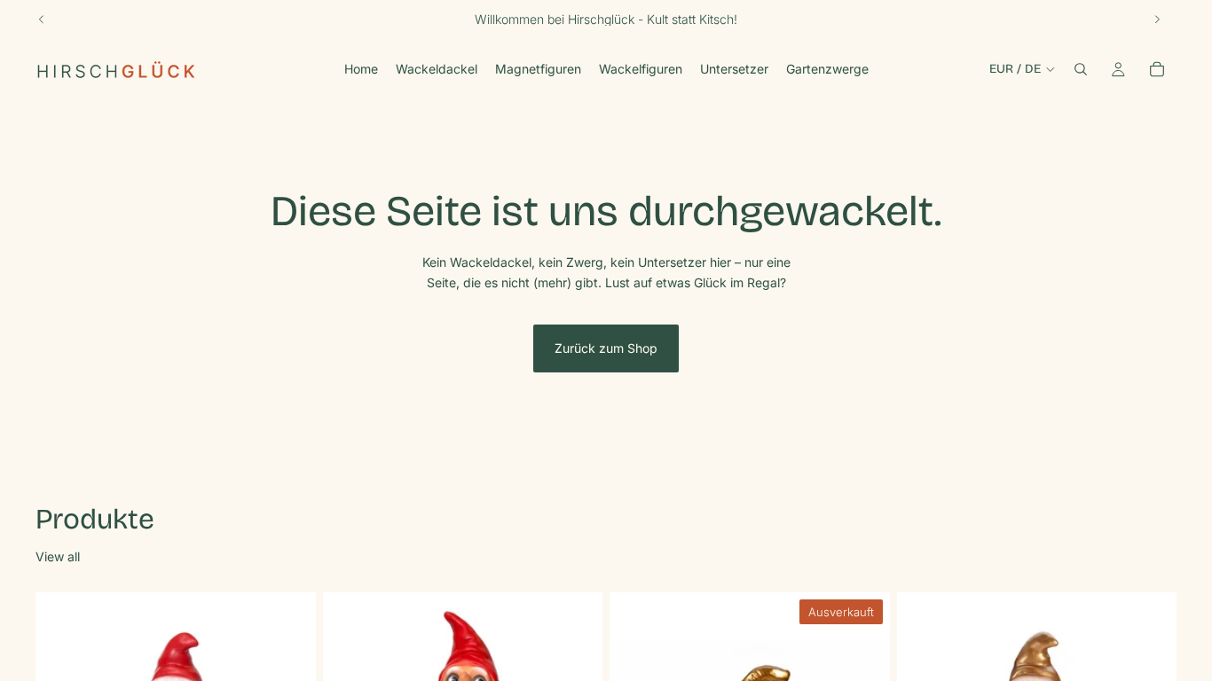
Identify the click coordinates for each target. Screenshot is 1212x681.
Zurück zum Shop (606, 348)
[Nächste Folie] (1157, 19)
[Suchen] (1080, 69)
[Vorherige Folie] (41, 19)
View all (57, 556)
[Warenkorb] (1157, 69)
